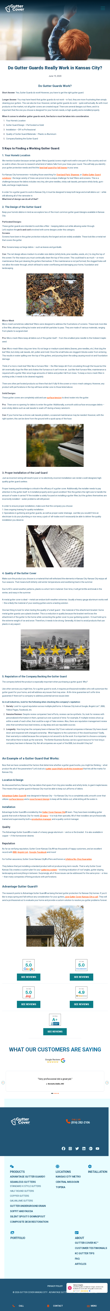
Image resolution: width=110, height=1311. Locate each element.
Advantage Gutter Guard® (27, 1176)
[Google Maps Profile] (90, 1148)
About (79, 1238)
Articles (80, 1263)
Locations (63, 1171)
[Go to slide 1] (52, 1093)
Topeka (60, 1187)
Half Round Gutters (22, 1191)
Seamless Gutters (23, 1181)
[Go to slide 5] (58, 1093)
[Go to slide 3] (55, 1093)
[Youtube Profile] (97, 1148)
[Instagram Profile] (70, 1148)
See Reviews (28, 977)
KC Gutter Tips (84, 1253)
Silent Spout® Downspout (27, 1216)
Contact (58, 1306)
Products (17, 1171)
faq (77, 1258)
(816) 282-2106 (80, 1122)
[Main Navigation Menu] (103, 8)
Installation (97, 1171)
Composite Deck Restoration (29, 1221)
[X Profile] (77, 1148)
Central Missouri (67, 1181)
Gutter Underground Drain (28, 1205)
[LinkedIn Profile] (83, 1148)
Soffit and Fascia (21, 1211)
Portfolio (17, 1238)
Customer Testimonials (91, 1248)
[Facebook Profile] (63, 1148)
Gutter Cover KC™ (86, 1242)
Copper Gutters (19, 1196)
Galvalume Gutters (21, 1200)
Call (21, 1306)
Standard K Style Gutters (25, 1186)
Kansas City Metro (68, 1176)
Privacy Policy (55, 1286)
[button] (107, 1283)
